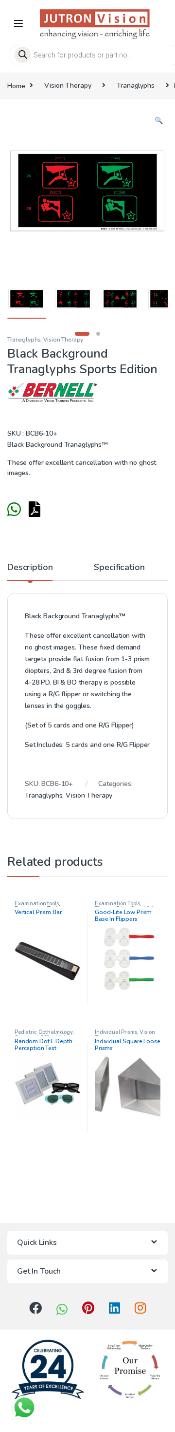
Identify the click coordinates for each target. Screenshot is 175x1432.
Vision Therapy (67, 85)
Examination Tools (117, 903)
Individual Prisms (116, 1032)
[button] (159, 121)
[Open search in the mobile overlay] (87, 55)
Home (16, 85)
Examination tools (37, 903)
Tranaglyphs (135, 85)
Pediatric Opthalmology (43, 1032)
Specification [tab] (119, 568)
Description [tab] (29, 568)
